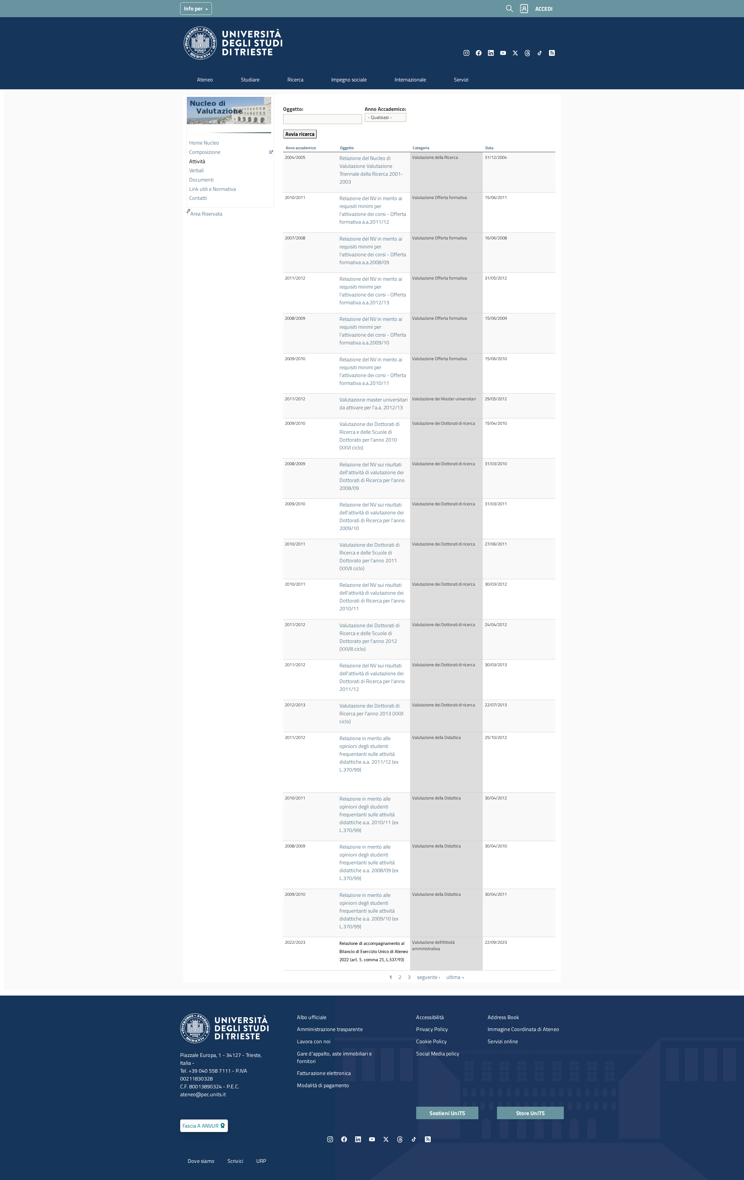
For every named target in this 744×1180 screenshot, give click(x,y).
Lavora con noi (313, 1041)
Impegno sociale (349, 79)
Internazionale (410, 79)
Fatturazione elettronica (324, 1073)
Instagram (466, 53)
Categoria (424, 148)
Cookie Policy (431, 1041)
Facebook (478, 53)
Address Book (503, 1017)
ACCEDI (543, 8)
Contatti (198, 198)
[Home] (233, 45)
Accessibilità (430, 1017)
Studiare (250, 79)
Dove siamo (201, 1161)
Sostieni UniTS (447, 1113)
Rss (552, 53)
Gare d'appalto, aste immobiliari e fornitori (334, 1057)
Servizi (461, 79)
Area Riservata (206, 214)
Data (489, 148)
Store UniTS (530, 1113)
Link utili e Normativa (212, 189)
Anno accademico (301, 148)
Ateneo (205, 79)
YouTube (503, 53)
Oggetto (347, 148)
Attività (197, 161)
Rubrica (524, 8)
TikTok (414, 1139)
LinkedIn (491, 53)
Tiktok (539, 53)
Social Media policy (437, 1054)
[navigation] (230, 156)
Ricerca (295, 79)
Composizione (204, 152)
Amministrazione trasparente (329, 1029)
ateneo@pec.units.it (203, 1094)
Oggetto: (293, 109)
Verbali (196, 170)
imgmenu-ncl (229, 116)
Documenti (201, 180)
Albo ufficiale (311, 1017)
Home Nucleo (204, 143)
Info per (194, 8)
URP (261, 1161)
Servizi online (503, 1041)
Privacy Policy (432, 1029)
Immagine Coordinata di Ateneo (523, 1029)
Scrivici (236, 1161)
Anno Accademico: (385, 109)
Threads (527, 53)
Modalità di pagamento (323, 1085)
